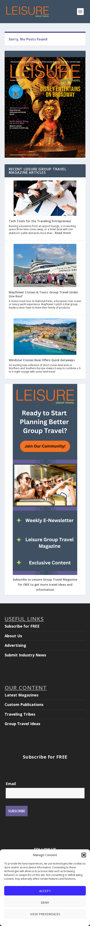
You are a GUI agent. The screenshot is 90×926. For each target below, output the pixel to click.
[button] (84, 855)
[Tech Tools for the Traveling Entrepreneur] (45, 198)
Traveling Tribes (20, 714)
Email (11, 783)
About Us (13, 635)
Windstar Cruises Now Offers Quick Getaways (42, 360)
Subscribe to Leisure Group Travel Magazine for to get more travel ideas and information (45, 584)
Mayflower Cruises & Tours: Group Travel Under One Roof (43, 294)
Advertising (15, 645)
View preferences (45, 914)
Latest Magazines (21, 695)
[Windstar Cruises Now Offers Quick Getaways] (45, 337)
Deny (45, 902)
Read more (63, 233)
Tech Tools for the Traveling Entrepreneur (40, 221)
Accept (45, 891)
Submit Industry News (25, 654)
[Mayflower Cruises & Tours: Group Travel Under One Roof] (45, 266)
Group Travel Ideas (22, 723)
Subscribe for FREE (22, 626)
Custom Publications (24, 704)
